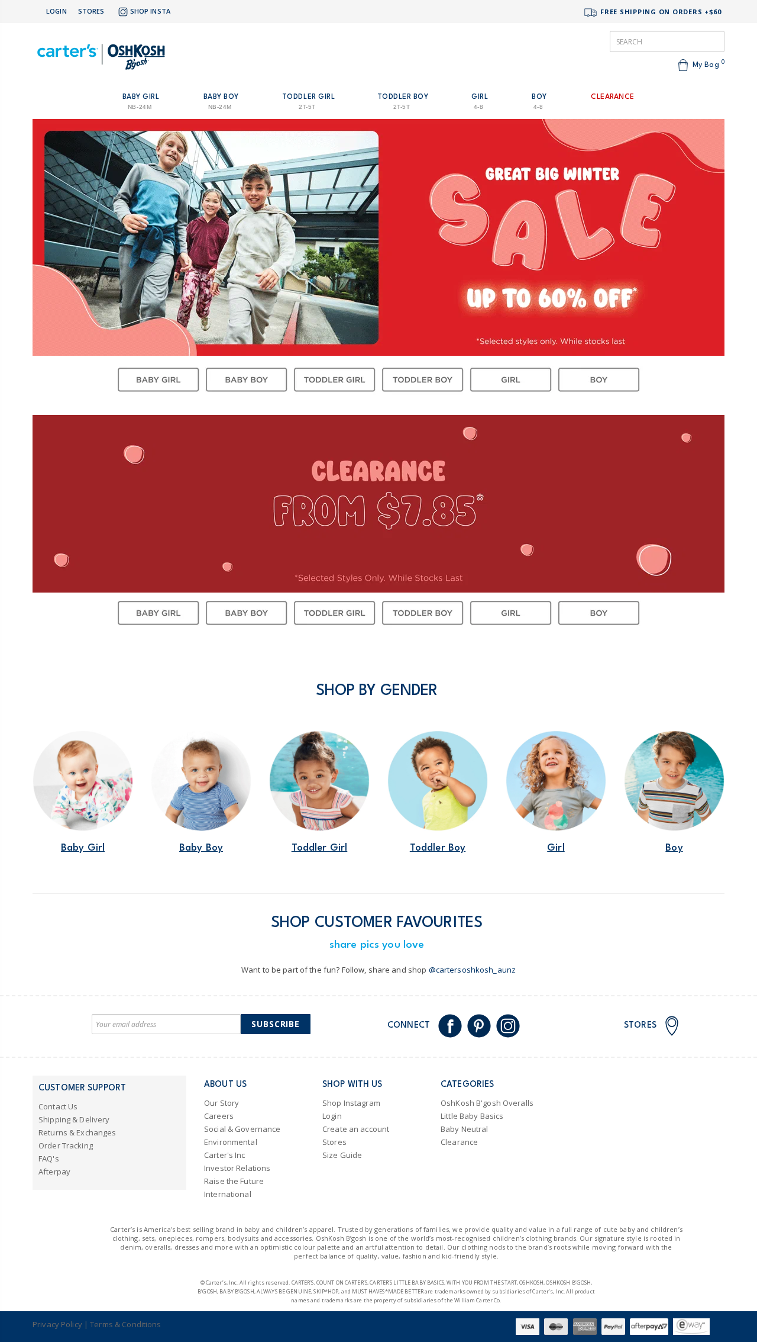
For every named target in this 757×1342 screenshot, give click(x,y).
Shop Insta (150, 11)
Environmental (230, 1142)
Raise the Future (234, 1181)
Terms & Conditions (125, 1324)
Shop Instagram (351, 1103)
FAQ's (48, 1158)
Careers (219, 1116)
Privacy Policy (57, 1324)
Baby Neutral (465, 1129)
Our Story (221, 1103)
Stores (91, 11)
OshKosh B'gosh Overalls (487, 1103)
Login (56, 11)
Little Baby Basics (472, 1116)
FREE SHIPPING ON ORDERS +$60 (660, 11)
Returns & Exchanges (77, 1132)
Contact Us (57, 1106)
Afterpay (54, 1171)
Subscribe (275, 1023)
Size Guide (342, 1155)
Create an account (355, 1129)
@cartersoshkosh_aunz (472, 969)
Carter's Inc (224, 1155)
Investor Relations (237, 1168)
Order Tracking (65, 1145)
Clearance (459, 1142)
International (227, 1194)
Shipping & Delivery (73, 1119)
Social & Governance (242, 1129)
